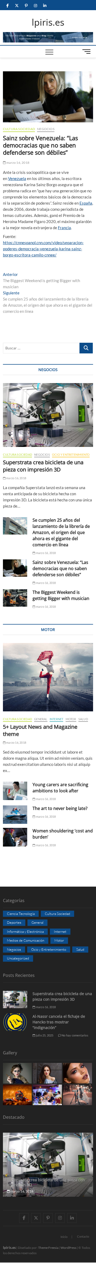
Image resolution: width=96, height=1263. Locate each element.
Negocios (45, 129)
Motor (71, 719)
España (85, 203)
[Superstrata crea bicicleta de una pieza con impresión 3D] (48, 415)
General (40, 719)
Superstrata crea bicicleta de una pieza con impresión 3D (43, 466)
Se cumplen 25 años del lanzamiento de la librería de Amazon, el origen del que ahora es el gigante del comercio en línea (61, 532)
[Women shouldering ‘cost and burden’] (15, 837)
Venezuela (17, 178)
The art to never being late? (60, 808)
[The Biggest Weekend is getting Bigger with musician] (15, 598)
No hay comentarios (74, 1035)
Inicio (64, 1236)
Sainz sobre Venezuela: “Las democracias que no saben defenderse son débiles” (60, 568)
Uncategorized (18, 958)
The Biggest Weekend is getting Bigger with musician (61, 595)
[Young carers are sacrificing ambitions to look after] (15, 791)
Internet (56, 719)
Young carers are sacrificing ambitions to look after (60, 788)
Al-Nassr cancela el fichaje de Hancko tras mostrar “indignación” (59, 1022)
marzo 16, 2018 (17, 163)
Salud (83, 719)
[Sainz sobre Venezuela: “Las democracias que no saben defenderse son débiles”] (15, 568)
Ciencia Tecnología (21, 913)
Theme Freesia (48, 1248)
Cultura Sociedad (19, 129)
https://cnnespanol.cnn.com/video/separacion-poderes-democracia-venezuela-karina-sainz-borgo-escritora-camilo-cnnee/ (43, 248)
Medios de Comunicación (25, 940)
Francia (64, 227)
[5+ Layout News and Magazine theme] (48, 677)
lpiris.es (48, 22)
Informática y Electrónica (25, 931)
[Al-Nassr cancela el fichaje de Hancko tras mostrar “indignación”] (15, 1022)
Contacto (83, 1236)
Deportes (14, 922)
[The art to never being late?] (15, 814)
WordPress (68, 1248)
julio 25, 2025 (44, 1035)
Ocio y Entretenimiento (71, 454)
